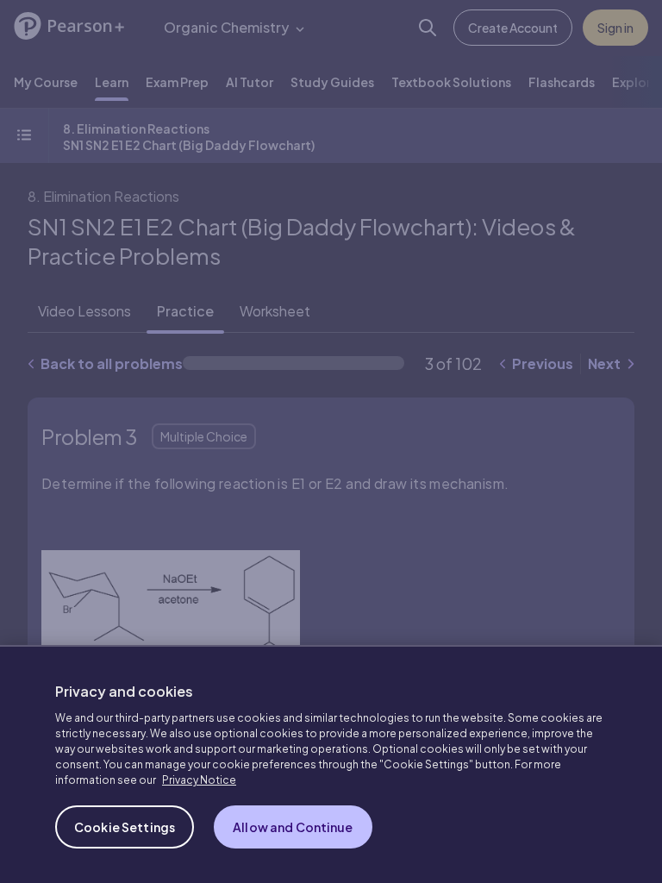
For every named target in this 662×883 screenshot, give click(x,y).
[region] (331, 764)
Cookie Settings (124, 827)
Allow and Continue (293, 827)
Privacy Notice (199, 779)
